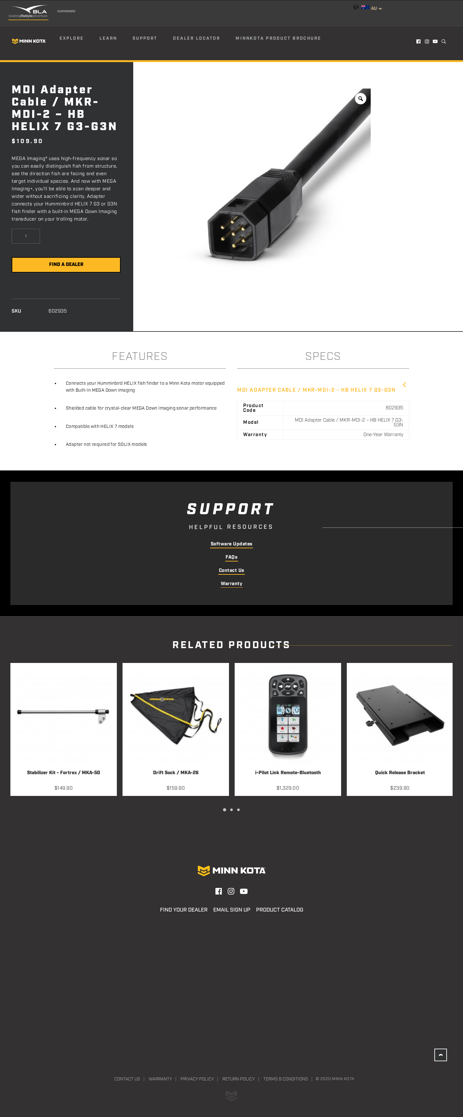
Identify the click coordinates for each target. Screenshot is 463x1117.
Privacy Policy (197, 1079)
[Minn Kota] (29, 41)
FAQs (231, 557)
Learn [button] (108, 38)
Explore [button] (72, 38)
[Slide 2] (231, 809)
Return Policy (238, 1079)
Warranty (231, 584)
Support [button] (145, 38)
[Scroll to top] (440, 1055)
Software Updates (232, 544)
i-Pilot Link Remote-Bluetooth (288, 773)
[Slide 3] (238, 809)
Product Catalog (279, 910)
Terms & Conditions (285, 1079)
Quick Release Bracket (400, 773)
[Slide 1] (224, 809)
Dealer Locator (196, 38)
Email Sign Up (231, 910)
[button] (418, 41)
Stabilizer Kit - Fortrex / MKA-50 (63, 773)
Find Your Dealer (184, 910)
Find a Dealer (66, 265)
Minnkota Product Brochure (278, 38)
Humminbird (66, 11)
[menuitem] (79, 41)
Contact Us (231, 570)
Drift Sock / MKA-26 (175, 773)
